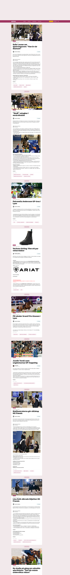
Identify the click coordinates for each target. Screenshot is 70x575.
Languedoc (20, 540)
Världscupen (16, 334)
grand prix (36, 222)
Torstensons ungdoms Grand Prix (29, 383)
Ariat (20, 257)
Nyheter (16, 23)
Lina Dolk (15, 540)
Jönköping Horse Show (17, 174)
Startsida (12, 23)
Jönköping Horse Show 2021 (18, 176)
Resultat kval (15, 466)
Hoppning (31, 174)
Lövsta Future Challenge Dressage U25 (30, 540)
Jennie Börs (16, 365)
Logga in (55, 21)
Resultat (14, 81)
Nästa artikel (27, 91)
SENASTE (24, 21)
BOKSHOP (29, 21)
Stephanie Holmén (25, 174)
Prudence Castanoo (27, 176)
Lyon (14, 222)
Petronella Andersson (20, 222)
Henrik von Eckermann (29, 222)
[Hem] (13, 21)
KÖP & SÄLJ (39, 21)
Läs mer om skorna (16, 274)
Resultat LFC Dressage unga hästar (18, 467)
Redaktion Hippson (17, 253)
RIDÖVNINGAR (34, 21)
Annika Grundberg (17, 51)
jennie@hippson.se (17, 366)
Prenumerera (51, 21)
